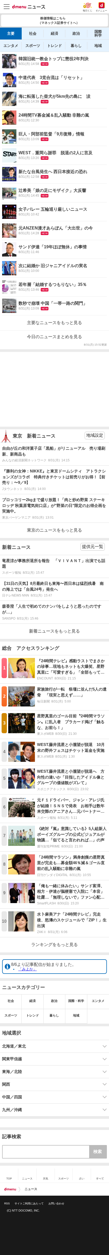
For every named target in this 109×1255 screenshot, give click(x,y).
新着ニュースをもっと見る (54, 631)
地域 (98, 45)
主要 (11, 33)
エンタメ (10, 45)
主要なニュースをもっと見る (54, 322)
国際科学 (98, 33)
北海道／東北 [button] (14, 1046)
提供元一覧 (92, 546)
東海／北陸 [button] (12, 1072)
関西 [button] (6, 1084)
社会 (33, 33)
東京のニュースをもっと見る (54, 530)
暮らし (76, 45)
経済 (54, 33)
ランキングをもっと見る (54, 944)
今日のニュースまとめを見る (54, 336)
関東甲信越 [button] (12, 1059)
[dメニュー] (10, 1189)
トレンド (54, 45)
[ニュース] (28, 7)
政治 (76, 33)
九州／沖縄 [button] (12, 1110)
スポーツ (32, 45)
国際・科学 (76, 1001)
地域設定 (94, 435)
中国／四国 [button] (12, 1097)
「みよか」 (27, 969)
